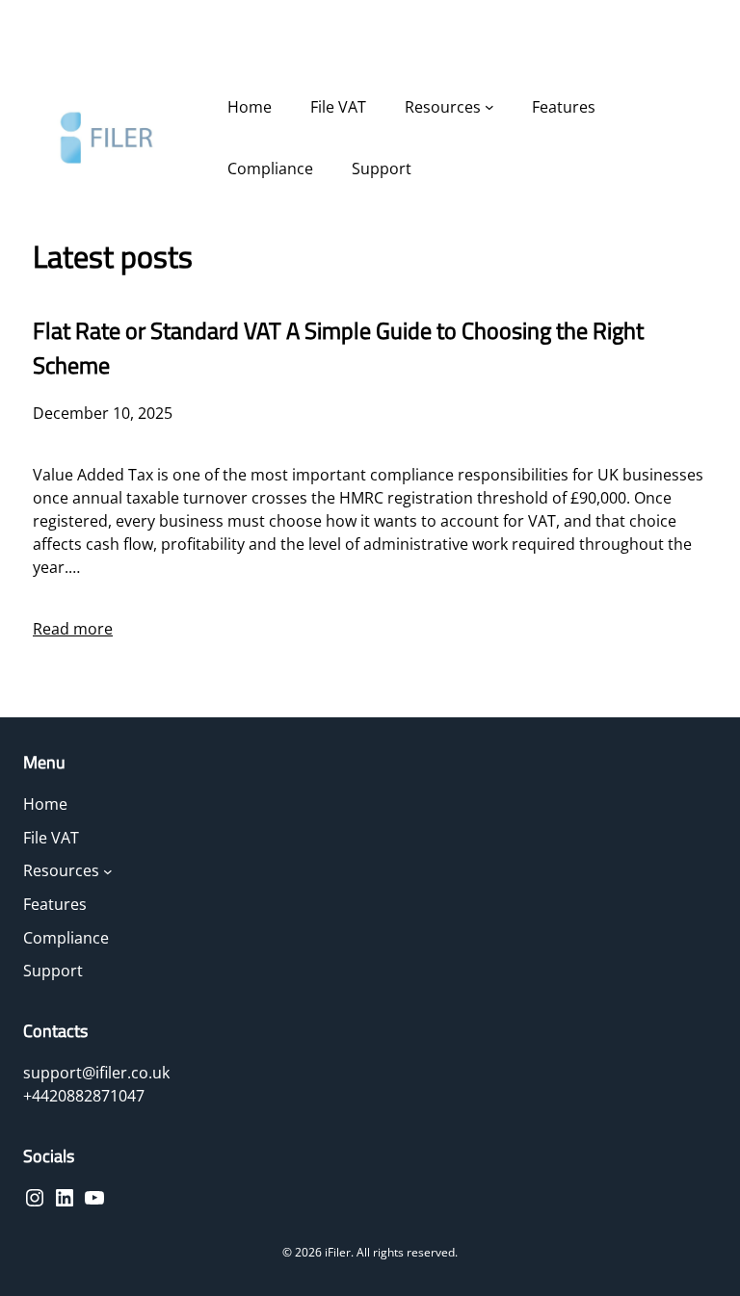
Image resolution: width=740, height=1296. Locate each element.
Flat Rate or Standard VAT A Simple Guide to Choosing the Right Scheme (338, 347)
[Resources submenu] (489, 107)
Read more (73, 628)
